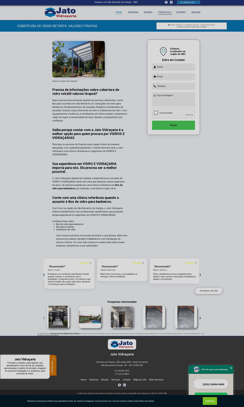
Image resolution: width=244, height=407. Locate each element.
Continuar (210, 401)
